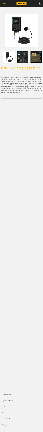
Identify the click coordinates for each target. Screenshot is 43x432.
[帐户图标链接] (39, 3)
